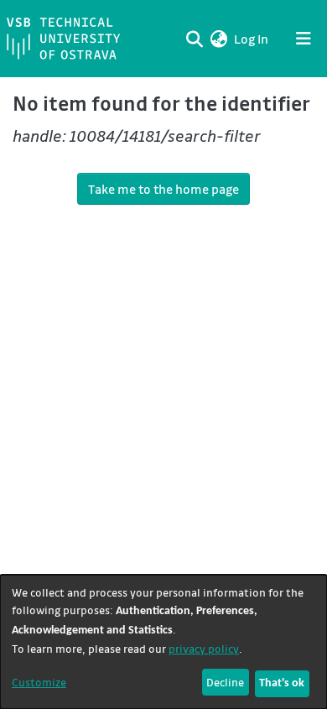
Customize (39, 682)
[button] (218, 39)
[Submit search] (194, 39)
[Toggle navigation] (303, 38)
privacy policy (204, 648)
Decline (225, 682)
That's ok (281, 683)
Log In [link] (252, 38)
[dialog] (163, 642)
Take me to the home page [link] (163, 188)
